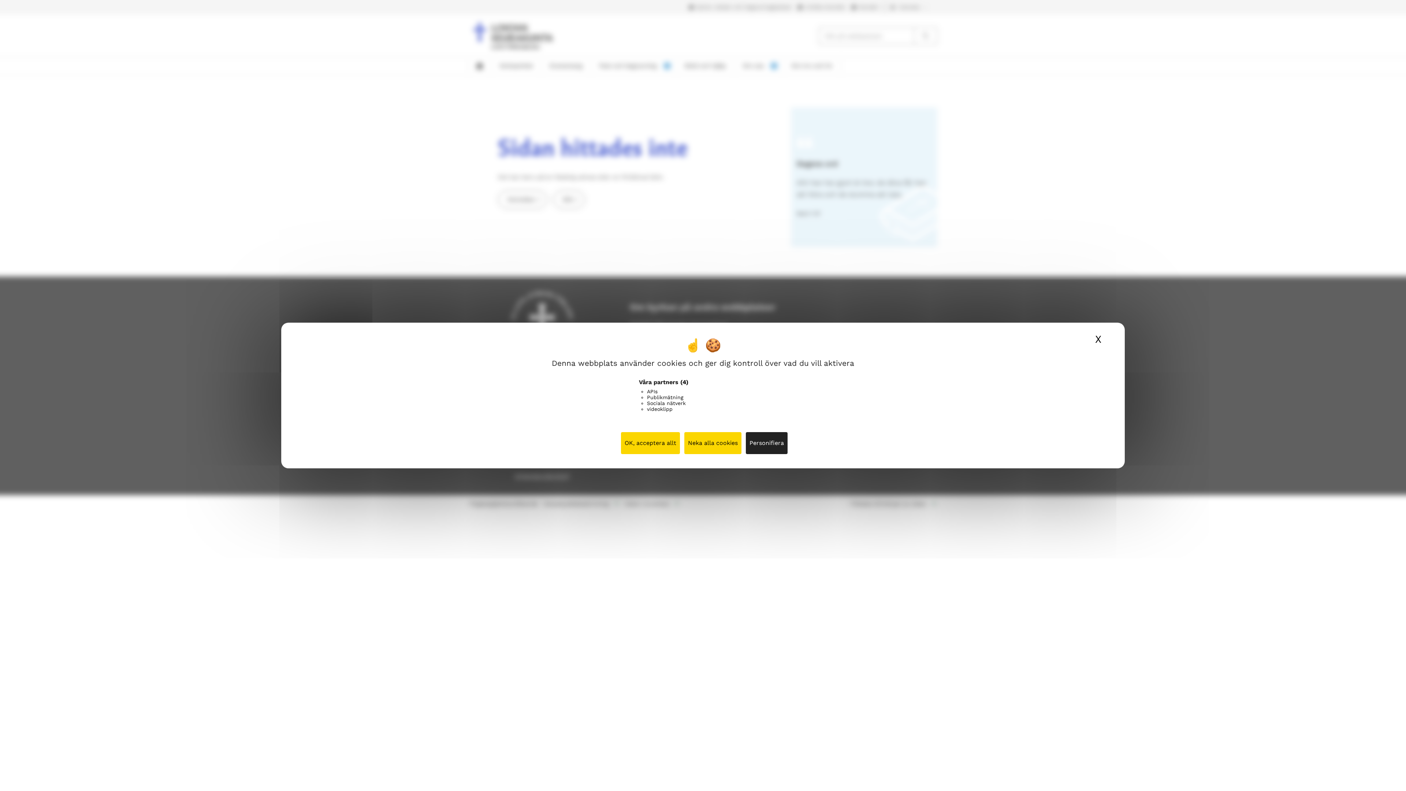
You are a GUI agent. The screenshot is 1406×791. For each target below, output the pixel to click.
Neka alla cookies (713, 442)
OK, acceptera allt (650, 442)
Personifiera (767, 442)
